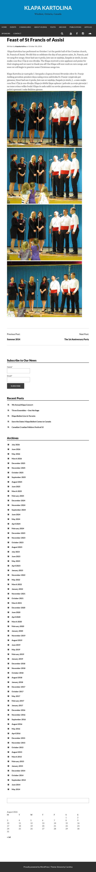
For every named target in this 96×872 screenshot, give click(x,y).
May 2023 (16, 561)
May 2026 (16, 454)
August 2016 (17, 724)
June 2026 (16, 449)
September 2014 (19, 780)
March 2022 (17, 584)
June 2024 (16, 514)
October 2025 (17, 472)
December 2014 (18, 771)
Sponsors (6, 33)
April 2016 (16, 733)
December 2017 (18, 687)
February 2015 (18, 761)
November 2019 (18, 635)
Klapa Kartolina (48, 8)
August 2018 (17, 677)
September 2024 (19, 510)
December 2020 (18, 607)
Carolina (69, 867)
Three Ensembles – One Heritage (25, 410)
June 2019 (16, 645)
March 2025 (17, 491)
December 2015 (18, 738)
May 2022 (16, 580)
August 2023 (17, 547)
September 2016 (19, 719)
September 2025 (19, 477)
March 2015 (17, 757)
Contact (17, 33)
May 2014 (16, 789)
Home (4, 27)
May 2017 (16, 696)
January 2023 (17, 570)
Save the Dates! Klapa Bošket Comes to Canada (31, 421)
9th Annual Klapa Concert (22, 405)
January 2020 (17, 631)
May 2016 (16, 729)
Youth (53, 27)
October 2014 (17, 775)
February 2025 (18, 496)
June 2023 (16, 556)
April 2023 (16, 566)
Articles (88, 27)
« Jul (9, 837)
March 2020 (17, 621)
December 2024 (18, 500)
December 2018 (18, 663)
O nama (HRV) (25, 27)
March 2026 (17, 458)
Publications (75, 27)
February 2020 (18, 626)
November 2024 (18, 505)
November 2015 (18, 743)
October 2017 (17, 691)
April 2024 (16, 524)
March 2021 (17, 603)
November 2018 (18, 668)
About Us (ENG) (40, 27)
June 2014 (16, 784)
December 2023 (18, 533)
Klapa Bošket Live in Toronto (23, 416)
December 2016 (18, 710)
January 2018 (17, 682)
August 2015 (17, 752)
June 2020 (16, 612)
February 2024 (18, 528)
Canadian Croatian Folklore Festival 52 (28, 427)
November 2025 (18, 468)
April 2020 (16, 617)
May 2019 (16, 649)
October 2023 (17, 542)
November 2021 (18, 594)
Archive (62, 27)
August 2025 (17, 482)
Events (13, 27)
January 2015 (17, 766)
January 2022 (17, 589)
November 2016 (18, 715)
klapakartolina (20, 46)
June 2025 (16, 486)
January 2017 (17, 705)
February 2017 (18, 701)
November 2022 (18, 575)
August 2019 (17, 640)
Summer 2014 (13, 339)
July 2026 (16, 444)
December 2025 (18, 463)
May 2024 (16, 519)
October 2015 (17, 747)
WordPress (44, 867)
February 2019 (18, 654)
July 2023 (16, 552)
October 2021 (17, 598)
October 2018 (17, 673)
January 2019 (17, 659)
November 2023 (18, 538)
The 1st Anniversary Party (76, 339)
